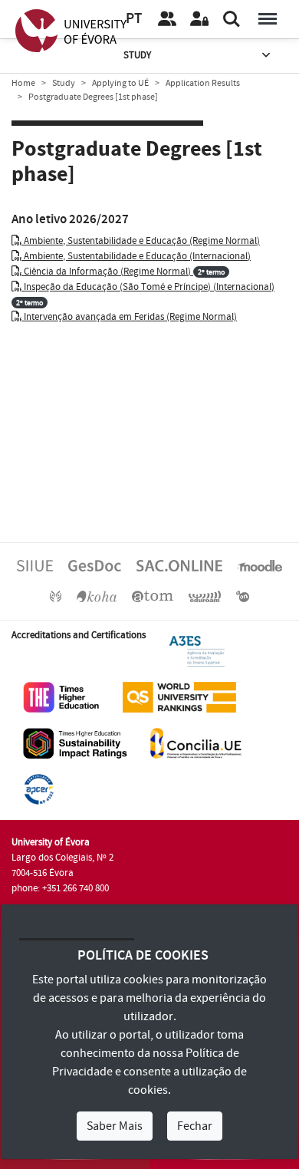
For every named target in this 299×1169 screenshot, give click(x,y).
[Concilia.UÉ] (196, 742)
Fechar (194, 1126)
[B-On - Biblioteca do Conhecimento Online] (242, 596)
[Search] (231, 19)
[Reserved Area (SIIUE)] (199, 19)
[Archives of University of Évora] (152, 596)
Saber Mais (115, 1126)
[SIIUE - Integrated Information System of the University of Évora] (35, 565)
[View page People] (167, 19)
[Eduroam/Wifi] (205, 596)
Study (137, 55)
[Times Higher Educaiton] (61, 696)
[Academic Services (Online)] (179, 565)
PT (134, 18)
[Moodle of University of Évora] (260, 565)
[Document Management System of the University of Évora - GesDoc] (94, 565)
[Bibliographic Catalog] (97, 596)
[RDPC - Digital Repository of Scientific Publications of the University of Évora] (55, 596)
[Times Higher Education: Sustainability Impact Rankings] (75, 742)
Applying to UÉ (120, 83)
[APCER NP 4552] (38, 788)
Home (23, 83)
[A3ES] (197, 650)
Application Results (203, 83)
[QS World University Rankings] (179, 696)
